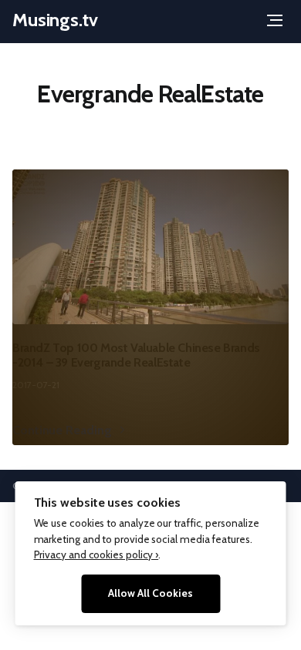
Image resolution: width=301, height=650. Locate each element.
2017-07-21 (35, 384)
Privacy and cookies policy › (96, 554)
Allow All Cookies (150, 593)
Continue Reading (61, 430)
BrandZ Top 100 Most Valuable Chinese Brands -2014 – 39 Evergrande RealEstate (136, 355)
